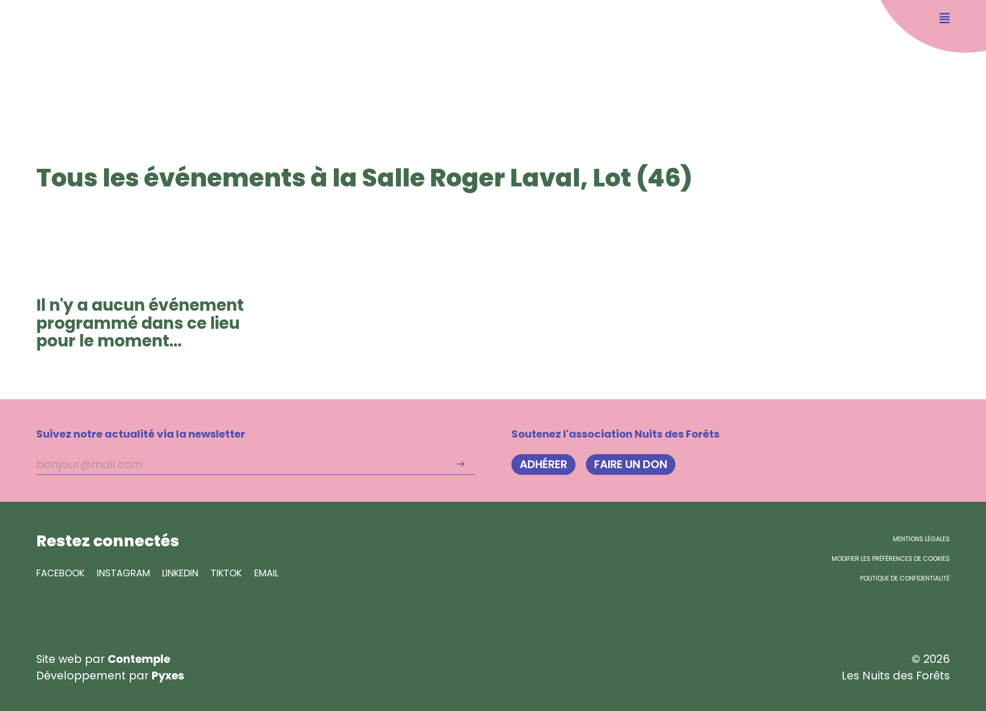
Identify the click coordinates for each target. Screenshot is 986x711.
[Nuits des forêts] (53, 55)
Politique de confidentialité (905, 578)
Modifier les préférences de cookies (891, 558)
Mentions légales (921, 538)
